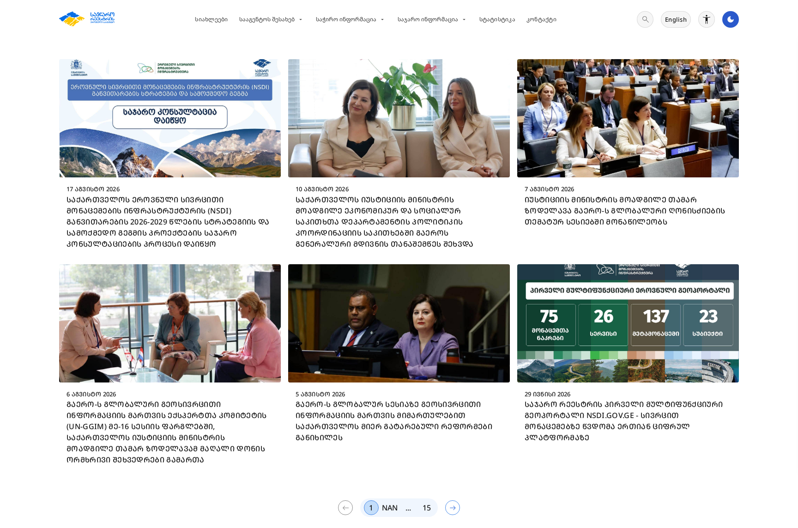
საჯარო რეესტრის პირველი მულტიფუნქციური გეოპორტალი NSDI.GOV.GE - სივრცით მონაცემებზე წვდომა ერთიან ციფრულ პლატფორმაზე (624, 421)
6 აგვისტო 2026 (91, 394)
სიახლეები (211, 19)
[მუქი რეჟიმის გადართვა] (730, 19)
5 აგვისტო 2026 (320, 394)
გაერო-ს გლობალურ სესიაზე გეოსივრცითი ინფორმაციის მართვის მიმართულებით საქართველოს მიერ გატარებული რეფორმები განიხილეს (394, 421)
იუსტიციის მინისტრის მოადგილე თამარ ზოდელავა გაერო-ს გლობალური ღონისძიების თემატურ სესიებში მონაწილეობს (625, 210)
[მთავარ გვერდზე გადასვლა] (87, 19)
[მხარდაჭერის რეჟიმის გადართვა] (706, 19)
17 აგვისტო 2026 (93, 189)
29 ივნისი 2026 (548, 394)
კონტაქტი (541, 19)
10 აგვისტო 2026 (322, 189)
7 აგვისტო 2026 (549, 189)
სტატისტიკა (497, 19)
